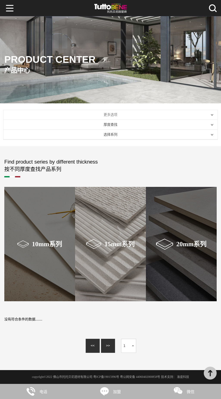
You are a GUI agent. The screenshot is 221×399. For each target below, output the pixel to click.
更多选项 (110, 115)
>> (108, 345)
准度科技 (183, 376)
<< (93, 345)
